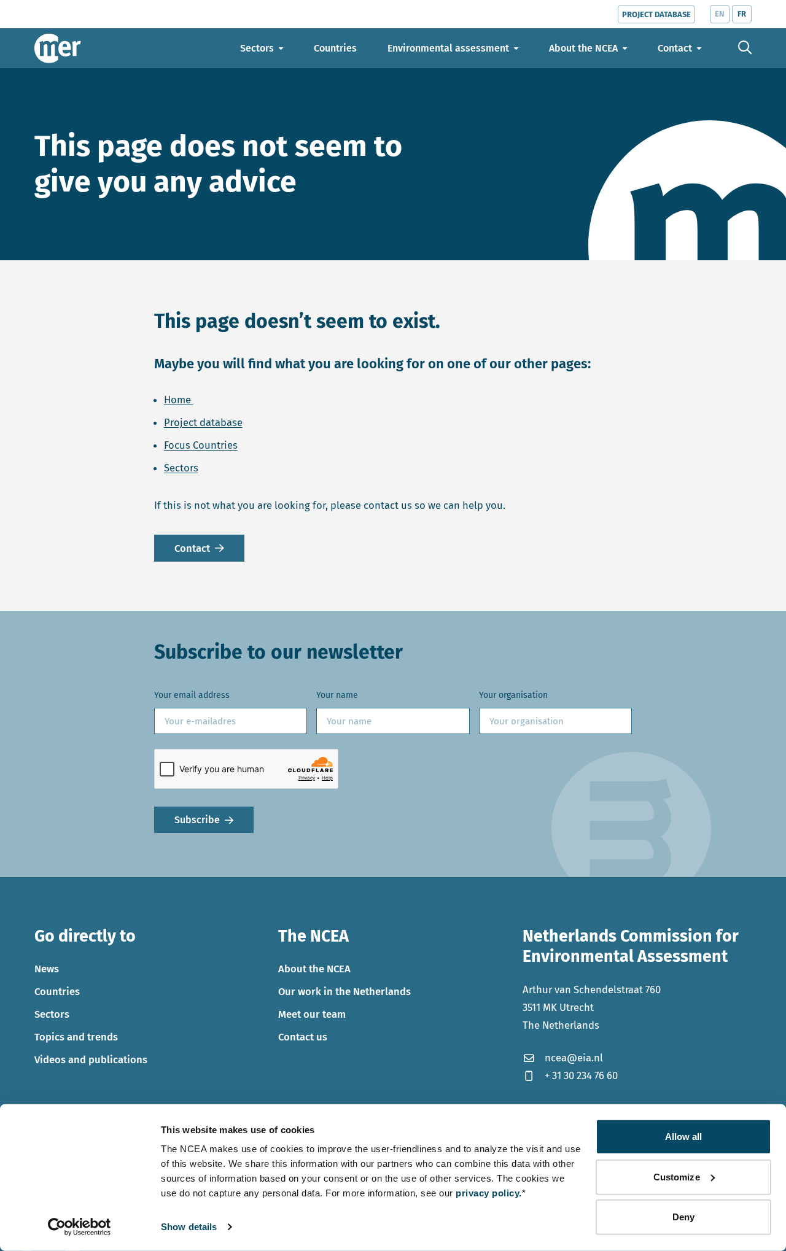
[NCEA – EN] (57, 48)
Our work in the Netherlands (344, 991)
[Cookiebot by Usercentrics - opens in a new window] (79, 1227)
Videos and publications (90, 1059)
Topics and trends (76, 1037)
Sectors (181, 468)
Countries (57, 991)
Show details (189, 1227)
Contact (192, 548)
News (46, 968)
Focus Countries (201, 445)
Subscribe (197, 820)
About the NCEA (314, 968)
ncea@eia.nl (574, 1058)
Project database (203, 422)
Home (178, 399)
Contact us (302, 1037)
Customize (676, 1176)
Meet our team (312, 1014)
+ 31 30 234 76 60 (581, 1075)
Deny (683, 1217)
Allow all (683, 1136)
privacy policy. (489, 1193)
